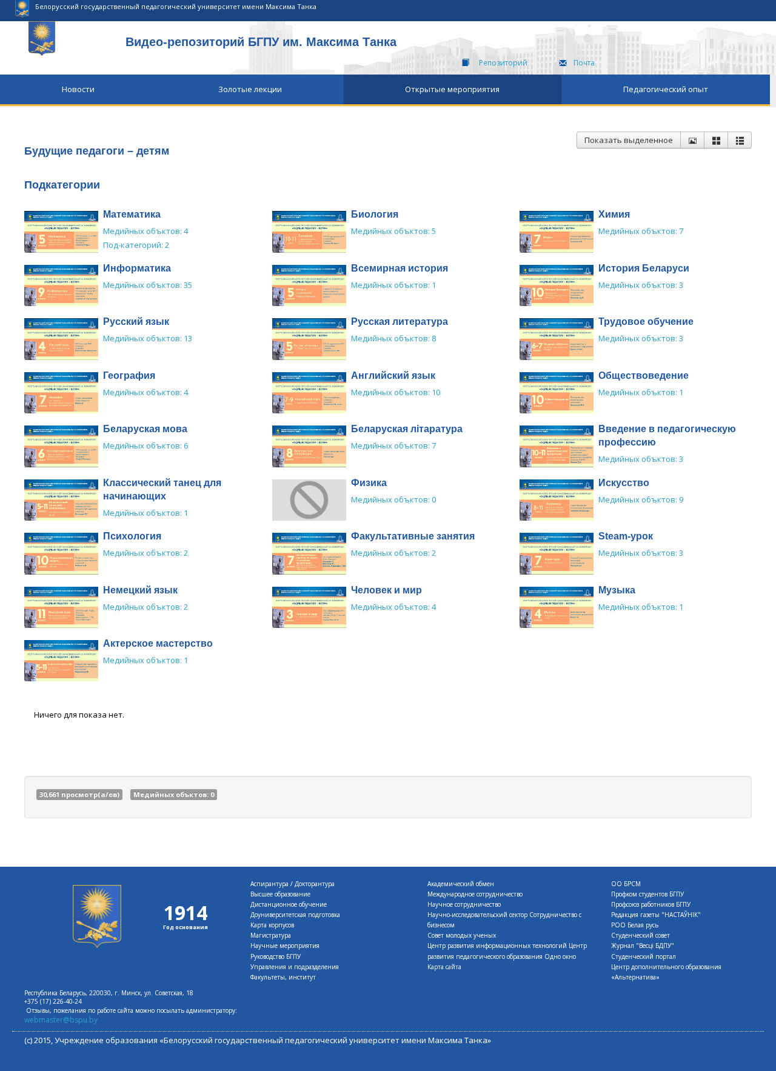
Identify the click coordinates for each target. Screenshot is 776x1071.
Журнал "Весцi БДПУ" (642, 945)
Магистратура (270, 935)
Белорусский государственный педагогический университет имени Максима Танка (175, 6)
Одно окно (560, 956)
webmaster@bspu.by (61, 1020)
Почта (584, 63)
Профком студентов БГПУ (647, 894)
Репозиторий (503, 63)
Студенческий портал (643, 956)
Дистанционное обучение (288, 904)
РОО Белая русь (634, 925)
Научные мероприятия (284, 945)
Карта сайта (444, 967)
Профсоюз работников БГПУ (651, 904)
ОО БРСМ (626, 883)
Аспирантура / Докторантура (292, 883)
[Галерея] (716, 140)
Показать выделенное (628, 140)
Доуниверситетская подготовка (295, 914)
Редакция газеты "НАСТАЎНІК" (656, 914)
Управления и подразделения (294, 967)
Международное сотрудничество (475, 894)
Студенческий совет (640, 935)
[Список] (740, 140)
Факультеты (267, 977)
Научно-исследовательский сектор (477, 914)
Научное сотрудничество (464, 904)
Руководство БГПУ (275, 956)
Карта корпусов (272, 925)
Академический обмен (460, 883)
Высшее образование (280, 894)
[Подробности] (692, 140)
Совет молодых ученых (461, 935)
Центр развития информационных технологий (497, 945)
